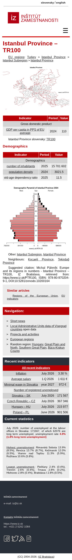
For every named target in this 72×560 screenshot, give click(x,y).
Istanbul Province (54, 57)
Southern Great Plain (33, 347)
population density (21, 172)
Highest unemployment (20, 447)
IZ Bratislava (46, 556)
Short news (17, 321)
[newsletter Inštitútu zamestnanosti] (30, 539)
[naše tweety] (15, 539)
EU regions (16, 57)
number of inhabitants (21, 166)
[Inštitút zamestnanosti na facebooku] (7, 539)
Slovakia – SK (21, 395)
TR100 (50, 139)
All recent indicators (36, 368)
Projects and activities (24, 334)
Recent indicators (20, 361)
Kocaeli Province (40, 259)
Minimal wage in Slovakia (21, 384)
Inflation (21, 373)
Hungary (37, 344)
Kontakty (8, 517)
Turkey (31, 57)
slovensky (47, 2)
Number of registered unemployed (36, 390)
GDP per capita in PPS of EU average (25, 131)
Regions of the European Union (35, 295)
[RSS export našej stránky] (22, 539)
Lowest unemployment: (20, 466)
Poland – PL (21, 412)
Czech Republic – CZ (21, 401)
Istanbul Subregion (15, 60)
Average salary (21, 379)
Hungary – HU (21, 406)
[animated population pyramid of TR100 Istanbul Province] (36, 249)
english (61, 2)
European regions (22, 339)
